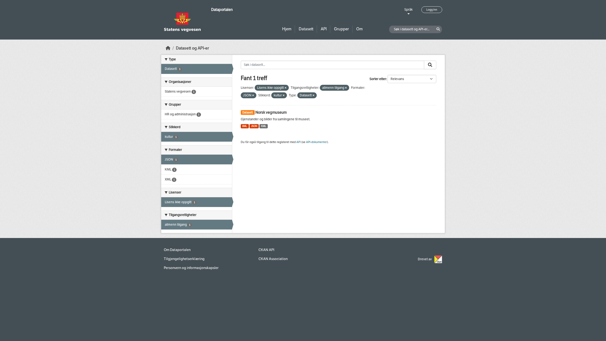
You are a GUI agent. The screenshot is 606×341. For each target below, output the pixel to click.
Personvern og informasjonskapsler (191, 268)
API (324, 29)
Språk (408, 10)
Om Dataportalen (177, 250)
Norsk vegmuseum (271, 112)
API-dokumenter (316, 142)
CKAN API (266, 250)
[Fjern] (285, 88)
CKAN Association (273, 259)
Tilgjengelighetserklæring (184, 259)
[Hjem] (168, 48)
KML (263, 126)
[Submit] (430, 65)
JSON (254, 126)
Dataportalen (222, 9)
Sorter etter (378, 79)
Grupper (341, 29)
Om (359, 29)
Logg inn (431, 9)
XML (244, 126)
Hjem (286, 29)
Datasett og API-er (192, 48)
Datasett (306, 29)
